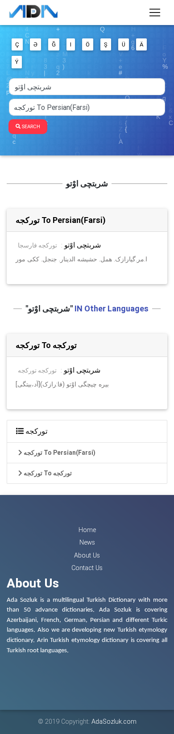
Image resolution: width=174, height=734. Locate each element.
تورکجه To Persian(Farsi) (61, 220)
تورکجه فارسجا (37, 245)
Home (87, 530)
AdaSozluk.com (114, 721)
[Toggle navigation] (155, 12)
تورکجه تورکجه (37, 370)
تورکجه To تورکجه (46, 345)
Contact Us (87, 568)
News (87, 542)
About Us (87, 555)
